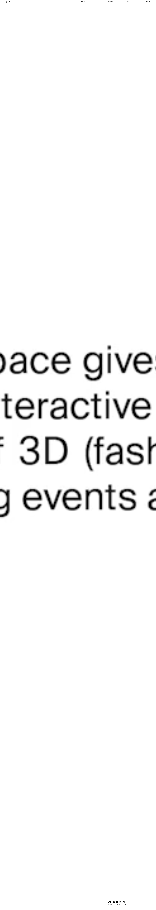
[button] (84, 2)
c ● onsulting (109, 1)
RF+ (128, 1)
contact (147, 1)
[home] (42, 2)
